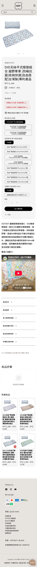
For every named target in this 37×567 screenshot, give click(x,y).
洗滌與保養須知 (10, 526)
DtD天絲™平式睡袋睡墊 (15, 122)
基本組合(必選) (10, 118)
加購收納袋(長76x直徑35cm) (17, 195)
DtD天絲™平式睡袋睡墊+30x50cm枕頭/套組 (18, 127)
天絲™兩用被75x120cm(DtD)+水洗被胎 (18, 157)
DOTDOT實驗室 (10, 518)
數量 (6, 199)
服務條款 (7, 563)
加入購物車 (18, 209)
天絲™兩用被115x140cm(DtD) (17, 151)
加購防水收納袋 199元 (12, 186)
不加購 (9, 190)
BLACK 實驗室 (10, 521)
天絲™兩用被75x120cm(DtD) (17, 147)
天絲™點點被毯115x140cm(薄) (18, 177)
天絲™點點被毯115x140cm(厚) (18, 182)
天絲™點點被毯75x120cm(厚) (17, 173)
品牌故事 (8, 516)
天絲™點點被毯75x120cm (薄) (17, 168)
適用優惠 (8, 98)
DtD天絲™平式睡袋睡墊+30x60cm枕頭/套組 (18, 133)
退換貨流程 (22, 563)
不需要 (9, 142)
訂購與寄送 (14, 563)
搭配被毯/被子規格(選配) (14, 138)
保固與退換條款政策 (12, 531)
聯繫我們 (8, 533)
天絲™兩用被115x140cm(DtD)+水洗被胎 (18, 162)
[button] (2, 5)
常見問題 (8, 523)
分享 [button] (9, 215)
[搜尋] (32, 12)
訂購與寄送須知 (10, 528)
